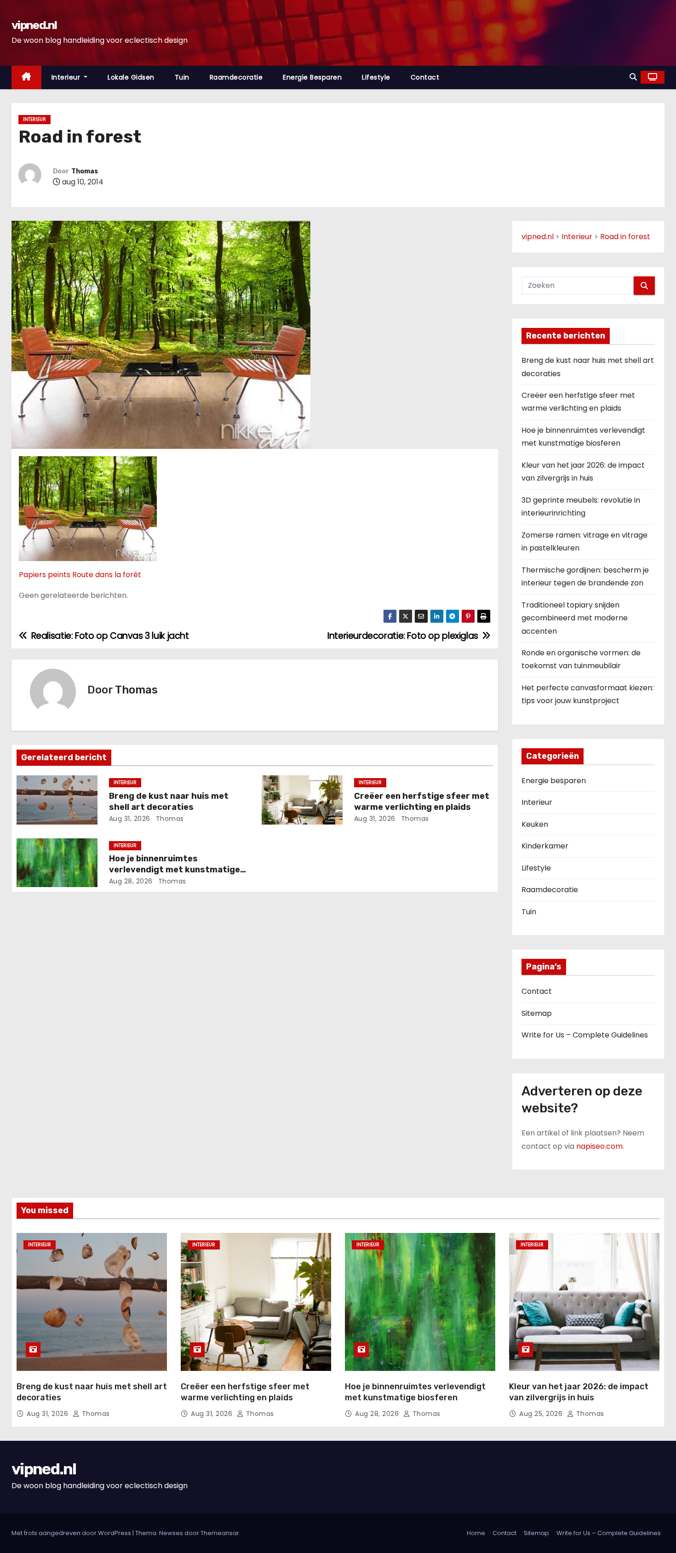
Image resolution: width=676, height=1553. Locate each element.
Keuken (534, 824)
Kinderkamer (544, 846)
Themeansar (220, 1533)
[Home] (26, 77)
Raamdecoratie (236, 77)
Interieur (67, 77)
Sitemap (536, 1013)
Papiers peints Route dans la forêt (80, 574)
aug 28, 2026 (131, 881)
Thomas (84, 171)
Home (476, 1533)
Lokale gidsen (131, 77)
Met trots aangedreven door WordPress (71, 1533)
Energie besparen (312, 77)
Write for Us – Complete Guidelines (584, 1035)
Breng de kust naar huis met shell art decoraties (169, 801)
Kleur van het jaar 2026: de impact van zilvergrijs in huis (578, 1392)
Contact (425, 77)
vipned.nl (34, 25)
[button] (633, 77)
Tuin (182, 77)
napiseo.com (599, 1146)
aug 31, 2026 (129, 818)
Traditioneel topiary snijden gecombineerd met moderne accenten (574, 618)
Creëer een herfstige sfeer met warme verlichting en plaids (421, 801)
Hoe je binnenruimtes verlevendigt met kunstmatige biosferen (174, 870)
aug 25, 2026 (542, 1413)
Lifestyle (376, 77)
